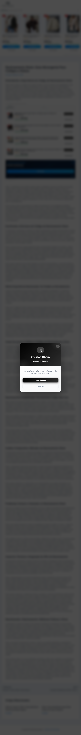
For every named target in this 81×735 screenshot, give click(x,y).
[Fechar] (58, 346)
